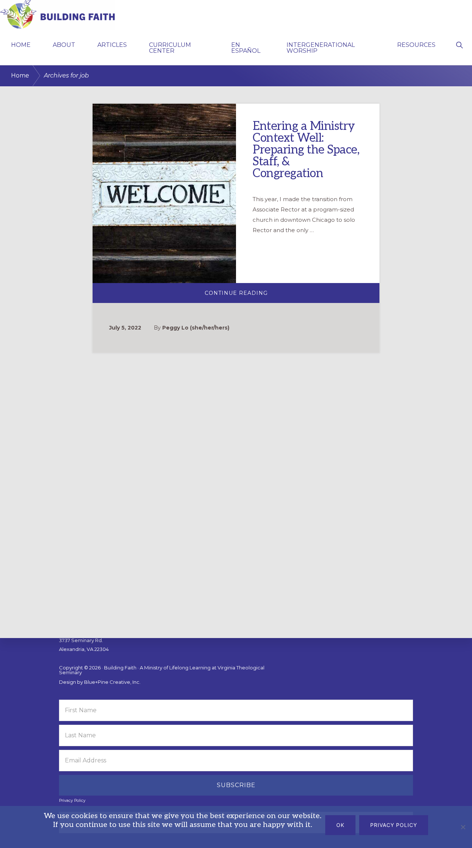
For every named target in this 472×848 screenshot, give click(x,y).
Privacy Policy (72, 800)
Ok (340, 825)
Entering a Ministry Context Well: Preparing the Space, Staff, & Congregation (306, 149)
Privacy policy (393, 825)
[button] (459, 44)
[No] (462, 827)
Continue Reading (261, 296)
